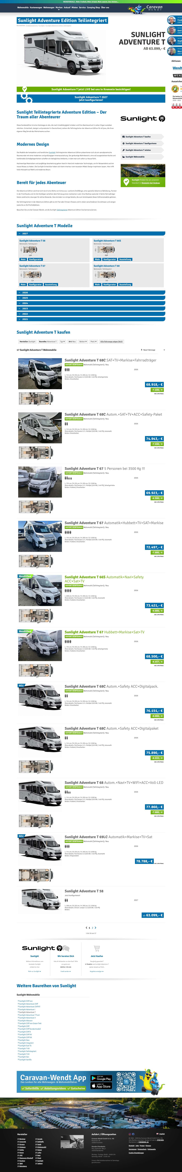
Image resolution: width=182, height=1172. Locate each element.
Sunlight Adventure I (27, 1009)
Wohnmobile (23, 7)
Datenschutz (142, 1149)
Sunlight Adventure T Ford (29, 1015)
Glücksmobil (41, 1147)
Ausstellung (125, 259)
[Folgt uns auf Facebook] (133, 1135)
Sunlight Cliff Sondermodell (30, 1029)
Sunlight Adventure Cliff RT (29, 1006)
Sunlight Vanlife (25, 1060)
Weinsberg (23, 1166)
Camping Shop (93, 7)
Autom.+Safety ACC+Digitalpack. (111, 686)
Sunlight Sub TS (25, 1046)
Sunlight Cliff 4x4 (26, 1001)
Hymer (39, 1150)
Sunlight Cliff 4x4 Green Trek (30, 1023)
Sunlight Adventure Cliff (28, 1004)
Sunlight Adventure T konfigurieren (141, 143)
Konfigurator (35, 259)
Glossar (148, 1146)
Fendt (39, 1144)
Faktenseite (152, 1149)
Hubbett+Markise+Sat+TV (104, 632)
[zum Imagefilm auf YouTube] (72, 1149)
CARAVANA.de (144, 1142)
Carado (39, 1139)
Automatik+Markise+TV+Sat (108, 837)
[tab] (91, 233)
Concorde (22, 1142)
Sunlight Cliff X (25, 1032)
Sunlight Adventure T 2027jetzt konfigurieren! (91, 98)
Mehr (23, 259)
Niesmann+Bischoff (26, 1158)
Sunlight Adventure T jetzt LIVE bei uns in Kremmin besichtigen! (91, 89)
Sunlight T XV (24, 1054)
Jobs (137, 1146)
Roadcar (22, 1161)
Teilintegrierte (62, 210)
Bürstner (22, 1139)
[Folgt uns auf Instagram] (130, 1135)
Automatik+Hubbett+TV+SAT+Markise (114, 523)
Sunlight (52, 152)
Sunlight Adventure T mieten (138, 150)
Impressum (133, 1149)
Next (38, 1155)
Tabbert (40, 1164)
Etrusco (22, 1144)
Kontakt (131, 1146)
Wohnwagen (48, 7)
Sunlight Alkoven (25, 1021)
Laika (39, 1153)
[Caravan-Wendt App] (91, 1096)
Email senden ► (66, 971)
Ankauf (67, 7)
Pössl (39, 1158)
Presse (142, 1146)
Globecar (22, 1147)
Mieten (75, 7)
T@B (21, 1164)
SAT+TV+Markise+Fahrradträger (110, 360)
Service (82, 7)
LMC (21, 1155)
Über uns (105, 7)
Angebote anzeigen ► (97, 971)
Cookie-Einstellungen (136, 1153)
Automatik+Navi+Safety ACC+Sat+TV (104, 579)
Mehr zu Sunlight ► (34, 971)
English (162, 1134)
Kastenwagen (36, 7)
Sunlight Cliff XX (25, 1037)
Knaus (21, 1153)
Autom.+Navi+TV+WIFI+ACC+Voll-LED (114, 782)
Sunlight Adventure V (27, 1018)
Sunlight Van (24, 1057)
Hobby (21, 1150)
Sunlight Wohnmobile (135, 157)
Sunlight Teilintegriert (27, 1051)
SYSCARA (160, 1140)
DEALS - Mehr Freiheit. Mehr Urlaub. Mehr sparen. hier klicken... (91, 2)
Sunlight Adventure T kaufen (138, 137)
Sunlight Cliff (24, 1026)
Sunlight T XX (24, 1048)
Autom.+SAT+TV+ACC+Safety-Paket (113, 414)
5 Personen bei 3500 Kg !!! (105, 468)
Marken (59, 7)
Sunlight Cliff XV (25, 1034)
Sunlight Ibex (24, 1040)
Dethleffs (40, 1142)
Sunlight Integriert (26, 1043)
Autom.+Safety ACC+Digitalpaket (111, 728)
